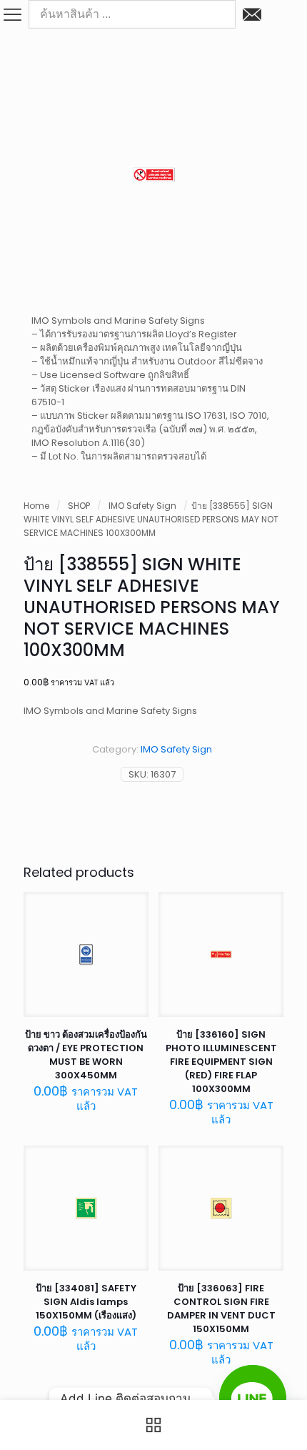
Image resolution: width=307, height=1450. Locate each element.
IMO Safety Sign (142, 506)
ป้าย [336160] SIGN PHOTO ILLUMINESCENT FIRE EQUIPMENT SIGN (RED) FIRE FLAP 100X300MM (221, 1062)
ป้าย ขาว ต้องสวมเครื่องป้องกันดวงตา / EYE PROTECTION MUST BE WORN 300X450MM (86, 1055)
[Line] (252, 1398)
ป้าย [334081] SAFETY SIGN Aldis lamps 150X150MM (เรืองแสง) (86, 1301)
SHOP (79, 506)
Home (36, 506)
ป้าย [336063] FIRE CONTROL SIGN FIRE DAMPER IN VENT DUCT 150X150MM (221, 1308)
